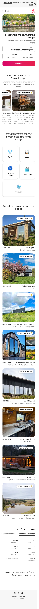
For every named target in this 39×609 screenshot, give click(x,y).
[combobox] (18, 50)
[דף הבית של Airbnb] (33, 11)
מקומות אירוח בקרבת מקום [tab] (27, 534)
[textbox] (26, 57)
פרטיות (22, 599)
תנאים (16, 599)
